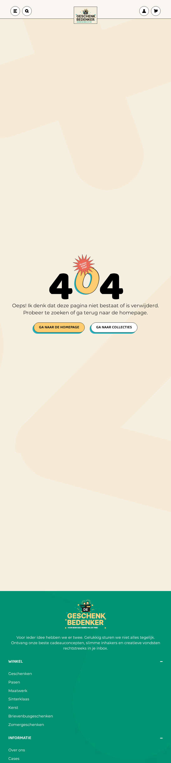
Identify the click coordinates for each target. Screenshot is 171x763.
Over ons (16, 750)
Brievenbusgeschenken (30, 716)
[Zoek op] (27, 11)
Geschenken (20, 673)
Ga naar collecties (114, 327)
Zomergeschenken (26, 724)
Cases (13, 758)
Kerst (13, 707)
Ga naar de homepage (59, 327)
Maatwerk (17, 690)
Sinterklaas (18, 699)
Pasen (14, 682)
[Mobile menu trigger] (15, 11)
